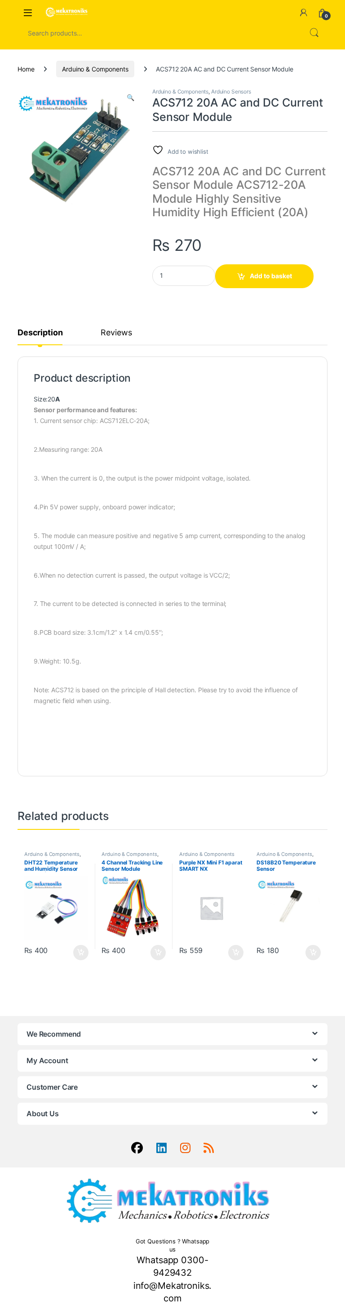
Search (314, 32)
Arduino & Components (95, 69)
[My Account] (304, 12)
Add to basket (271, 276)
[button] (130, 97)
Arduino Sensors (231, 91)
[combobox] (159, 32)
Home (26, 69)
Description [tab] (40, 333)
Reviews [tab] (116, 333)
